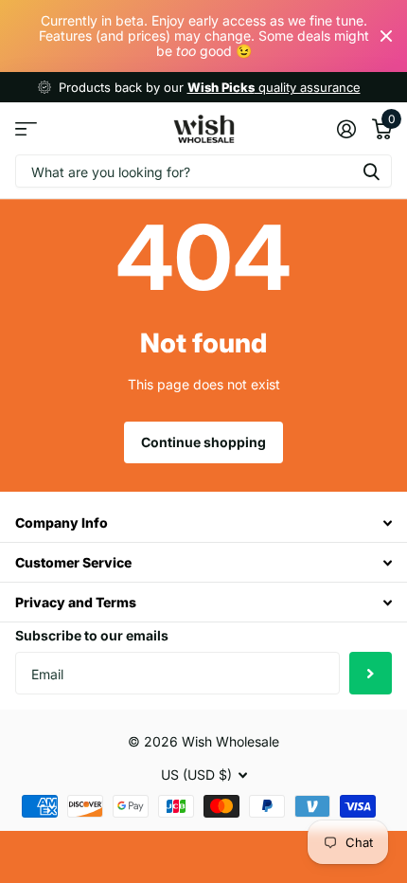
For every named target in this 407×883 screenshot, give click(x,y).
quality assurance (274, 87)
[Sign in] (346, 129)
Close (386, 36)
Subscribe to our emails (91, 635)
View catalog (26, 128)
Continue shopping (203, 442)
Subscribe (370, 673)
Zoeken (371, 171)
